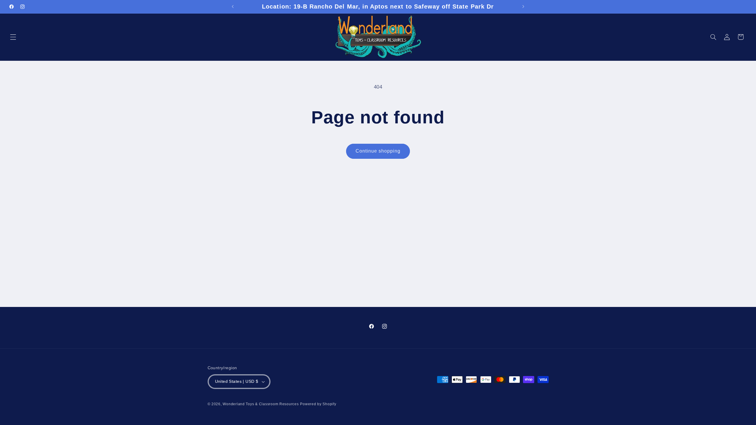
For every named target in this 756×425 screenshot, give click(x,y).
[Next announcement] (523, 6)
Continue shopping (378, 150)
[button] (13, 37)
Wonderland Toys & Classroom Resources (261, 404)
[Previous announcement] (232, 6)
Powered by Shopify (318, 404)
